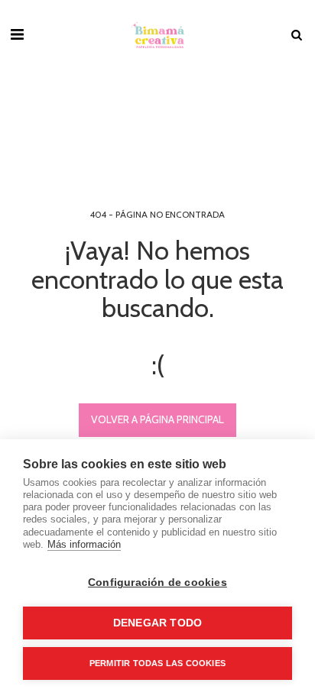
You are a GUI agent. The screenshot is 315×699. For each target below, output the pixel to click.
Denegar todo (157, 623)
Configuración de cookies (157, 582)
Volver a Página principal (157, 419)
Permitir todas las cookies (157, 663)
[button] (17, 34)
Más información (84, 544)
